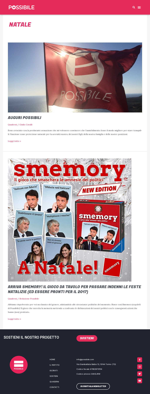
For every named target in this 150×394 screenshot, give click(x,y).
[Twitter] (139, 373)
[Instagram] (139, 366)
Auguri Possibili (24, 118)
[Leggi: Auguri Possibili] (75, 77)
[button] (134, 7)
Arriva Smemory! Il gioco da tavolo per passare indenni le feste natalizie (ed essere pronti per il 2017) (74, 289)
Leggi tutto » (14, 140)
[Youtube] (139, 380)
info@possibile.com (85, 359)
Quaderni (12, 124)
